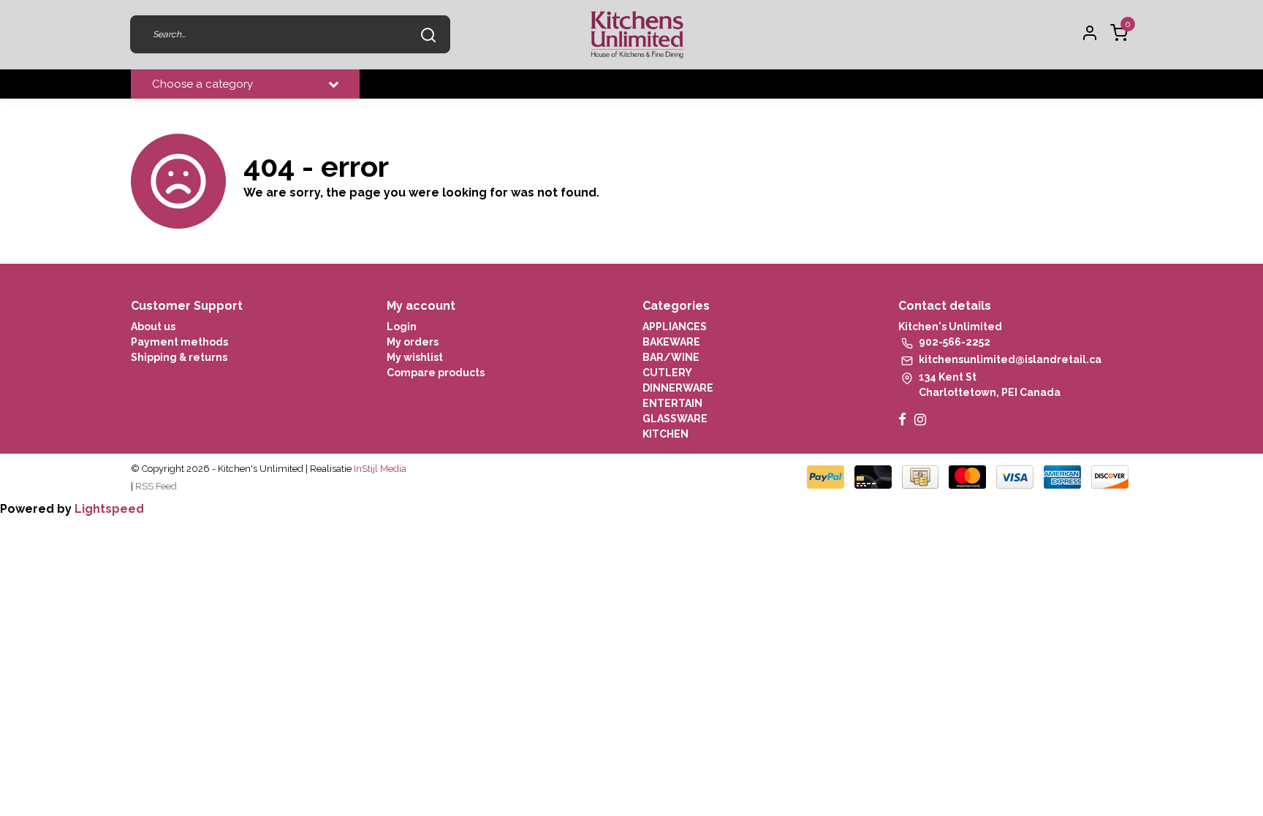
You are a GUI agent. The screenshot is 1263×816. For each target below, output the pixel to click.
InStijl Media (379, 468)
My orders (413, 342)
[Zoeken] (428, 34)
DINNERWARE (677, 388)
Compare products (436, 372)
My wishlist (415, 357)
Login (402, 326)
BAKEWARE (671, 342)
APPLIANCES (674, 326)
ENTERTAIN (672, 403)
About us (153, 326)
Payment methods (179, 342)
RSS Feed (156, 486)
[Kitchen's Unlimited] (637, 34)
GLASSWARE (675, 418)
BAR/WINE (670, 357)
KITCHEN (665, 434)
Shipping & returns (179, 357)
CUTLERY (667, 372)
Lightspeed (109, 509)
